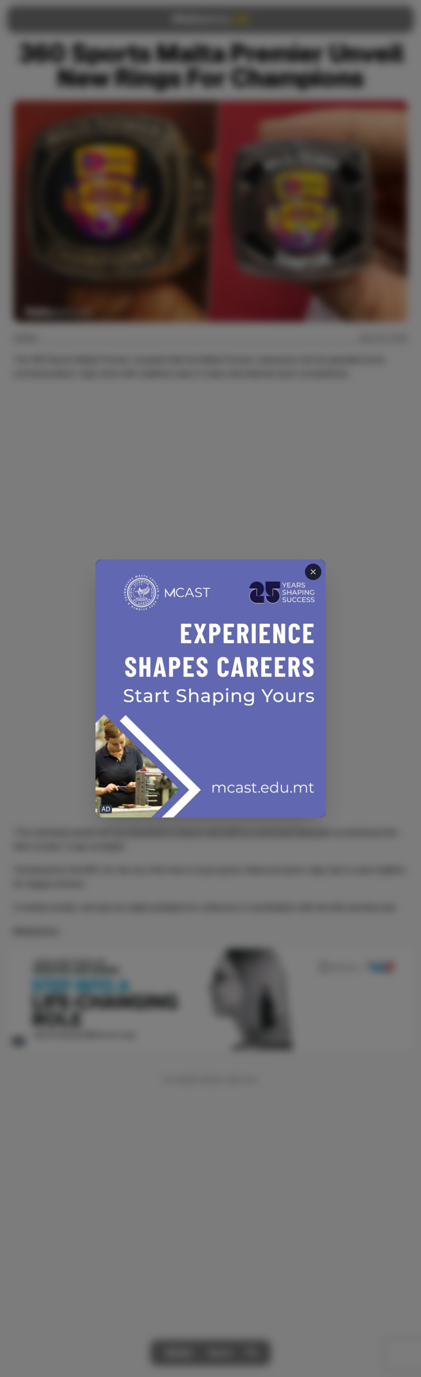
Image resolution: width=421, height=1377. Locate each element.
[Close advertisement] (313, 572)
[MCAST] (210, 688)
